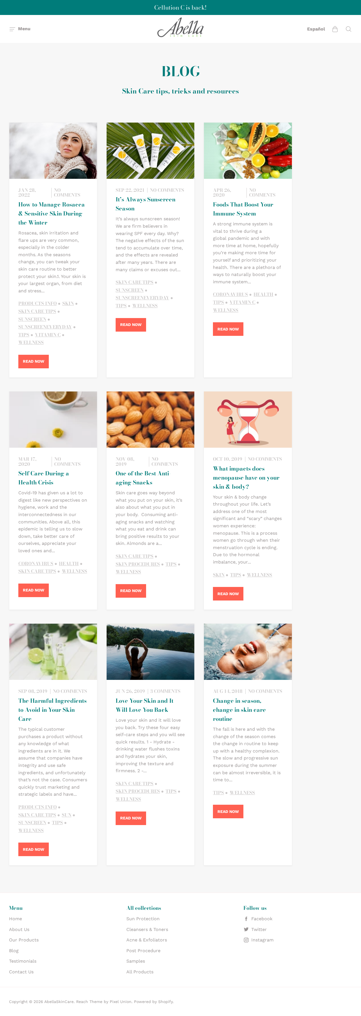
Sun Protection (143, 918)
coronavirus (230, 294)
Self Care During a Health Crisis (43, 478)
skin (68, 303)
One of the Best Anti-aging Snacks (143, 478)
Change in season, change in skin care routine (239, 709)
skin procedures (138, 564)
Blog (14, 950)
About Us (19, 929)
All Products (139, 971)
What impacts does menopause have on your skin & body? (246, 477)
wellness (31, 342)
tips (23, 335)
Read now (33, 361)
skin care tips (37, 311)
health (263, 294)
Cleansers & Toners (147, 929)
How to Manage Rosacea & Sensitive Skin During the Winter (51, 213)
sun (66, 815)
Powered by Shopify (153, 1001)
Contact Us (21, 971)
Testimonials (22, 961)
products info (37, 303)
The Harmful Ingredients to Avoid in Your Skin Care (52, 709)
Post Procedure (143, 950)
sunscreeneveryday (45, 327)
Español (316, 29)
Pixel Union (120, 1001)
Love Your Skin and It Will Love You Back (144, 705)
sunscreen (32, 319)
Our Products (24, 940)
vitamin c (48, 335)
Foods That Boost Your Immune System (243, 209)
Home (15, 918)
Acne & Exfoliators (146, 940)
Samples (135, 961)
